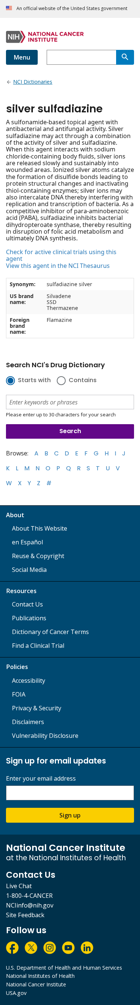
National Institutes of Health (40, 975)
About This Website (39, 528)
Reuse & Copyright (38, 556)
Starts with (34, 380)
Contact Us (27, 604)
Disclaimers (28, 722)
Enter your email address (41, 778)
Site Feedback (25, 915)
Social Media (29, 570)
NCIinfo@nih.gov (29, 905)
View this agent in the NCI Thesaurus (58, 265)
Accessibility (28, 680)
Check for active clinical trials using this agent (61, 255)
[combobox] (81, 57)
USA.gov (16, 992)
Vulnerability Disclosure (45, 736)
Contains (83, 380)
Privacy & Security (36, 708)
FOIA (18, 694)
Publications (29, 618)
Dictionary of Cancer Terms (50, 632)
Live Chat (19, 886)
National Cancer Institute (36, 984)
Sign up (70, 815)
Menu (21, 57)
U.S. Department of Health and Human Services (64, 967)
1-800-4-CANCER (29, 896)
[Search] (125, 57)
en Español (27, 542)
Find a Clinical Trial (38, 645)
